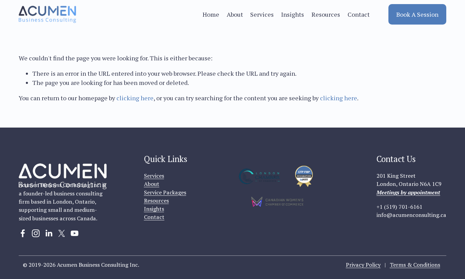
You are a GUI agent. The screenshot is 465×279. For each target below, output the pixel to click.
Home (211, 14)
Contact (359, 14)
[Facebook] (23, 233)
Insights (292, 14)
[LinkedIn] (49, 233)
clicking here (135, 98)
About (235, 14)
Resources (325, 14)
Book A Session (417, 14)
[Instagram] (36, 233)
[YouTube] (74, 233)
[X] (62, 233)
